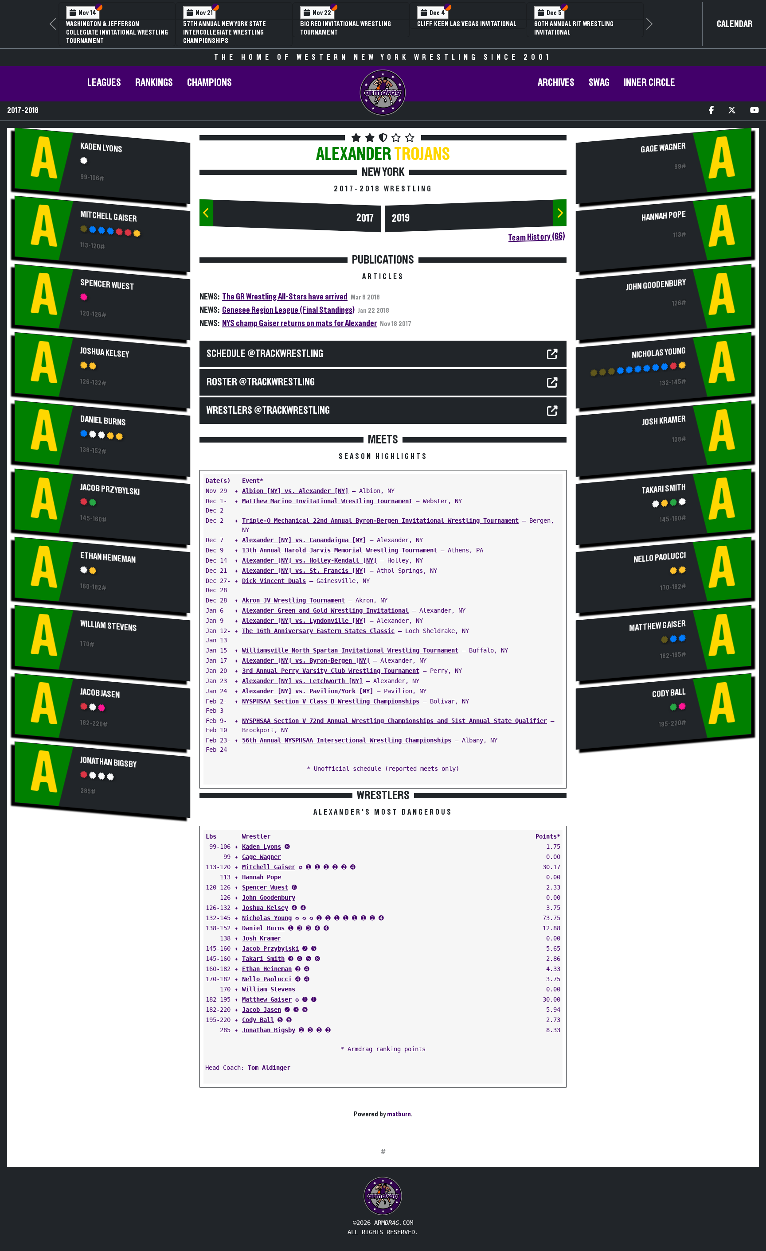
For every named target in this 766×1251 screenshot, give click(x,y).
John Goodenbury (268, 897)
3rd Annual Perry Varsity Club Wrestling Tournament (330, 670)
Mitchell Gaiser (108, 216)
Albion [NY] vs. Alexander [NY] (295, 490)
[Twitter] (732, 110)
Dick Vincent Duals (274, 580)
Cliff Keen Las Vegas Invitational (466, 23)
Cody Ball (258, 1019)
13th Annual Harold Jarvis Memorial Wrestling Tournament (339, 550)
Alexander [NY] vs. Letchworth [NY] (302, 680)
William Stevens (108, 626)
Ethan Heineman (108, 557)
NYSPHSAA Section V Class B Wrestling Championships (330, 701)
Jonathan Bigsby (108, 762)
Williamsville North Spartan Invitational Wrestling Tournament (350, 650)
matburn (399, 1114)
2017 (365, 218)
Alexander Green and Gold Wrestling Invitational (325, 610)
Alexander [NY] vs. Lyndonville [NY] (304, 620)
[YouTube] (754, 110)
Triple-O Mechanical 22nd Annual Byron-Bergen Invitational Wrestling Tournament (380, 520)
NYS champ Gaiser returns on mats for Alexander (299, 323)
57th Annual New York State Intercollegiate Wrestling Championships (224, 32)
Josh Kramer (261, 938)
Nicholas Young (267, 917)
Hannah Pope (261, 877)
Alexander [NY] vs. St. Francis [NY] (304, 570)
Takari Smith (263, 958)
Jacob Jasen (100, 693)
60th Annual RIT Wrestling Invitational (574, 28)
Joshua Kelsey (104, 352)
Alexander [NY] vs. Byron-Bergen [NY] (306, 660)
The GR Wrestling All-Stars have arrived (285, 296)
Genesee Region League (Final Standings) (288, 310)
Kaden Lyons (101, 147)
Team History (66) (536, 237)
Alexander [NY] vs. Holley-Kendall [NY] (309, 560)
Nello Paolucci (267, 979)
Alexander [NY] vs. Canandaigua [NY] (304, 540)
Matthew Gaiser (267, 999)
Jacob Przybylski (109, 489)
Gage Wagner (261, 856)
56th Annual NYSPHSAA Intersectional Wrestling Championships (346, 740)
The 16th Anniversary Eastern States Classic (318, 630)
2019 (401, 218)
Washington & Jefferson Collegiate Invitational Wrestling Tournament (117, 32)
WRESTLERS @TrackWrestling (268, 410)
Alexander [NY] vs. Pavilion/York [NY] (307, 691)
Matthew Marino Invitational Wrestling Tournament (327, 501)
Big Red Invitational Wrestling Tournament (345, 28)
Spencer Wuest (107, 284)
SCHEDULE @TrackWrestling (265, 354)
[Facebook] (711, 110)
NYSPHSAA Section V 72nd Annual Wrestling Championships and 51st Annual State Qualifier (394, 720)
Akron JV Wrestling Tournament (293, 600)
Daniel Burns (103, 420)
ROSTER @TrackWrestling (261, 382)
